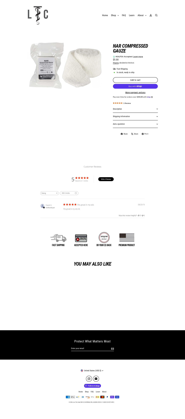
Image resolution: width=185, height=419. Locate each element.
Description (117, 109)
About (141, 15)
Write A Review (106, 179)
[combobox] (49, 193)
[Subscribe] (112, 348)
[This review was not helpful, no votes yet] (142, 215)
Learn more (138, 57)
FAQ (124, 15)
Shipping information (121, 116)
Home (105, 15)
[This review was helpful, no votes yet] (138, 215)
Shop (113, 15)
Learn (131, 15)
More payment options (135, 92)
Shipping (116, 63)
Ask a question (119, 124)
